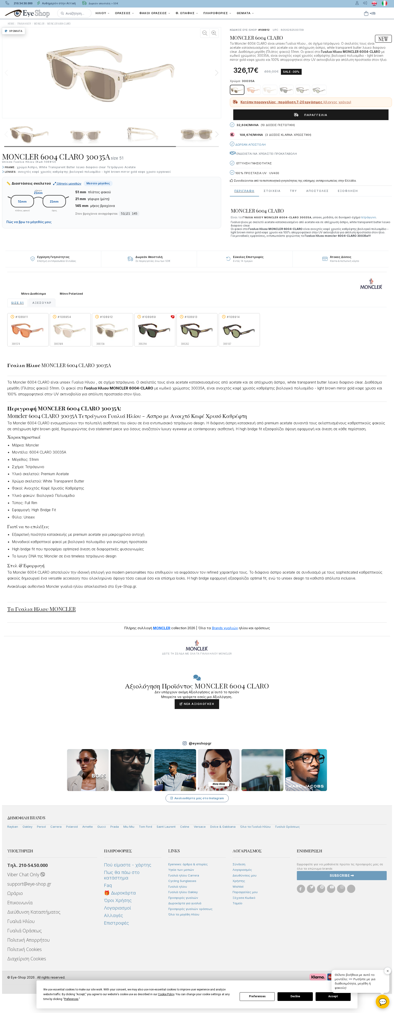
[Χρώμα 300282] (303, 90)
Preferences (257, 996)
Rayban (12, 826)
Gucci (101, 826)
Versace (200, 826)
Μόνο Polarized (71, 293)
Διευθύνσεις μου (245, 875)
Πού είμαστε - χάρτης (127, 865)
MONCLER (39, 24)
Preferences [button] (71, 999)
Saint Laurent (166, 826)
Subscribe (340, 875)
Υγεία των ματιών (181, 869)
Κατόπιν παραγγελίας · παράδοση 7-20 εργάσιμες (296, 102)
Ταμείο (237, 903)
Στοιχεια (272, 191)
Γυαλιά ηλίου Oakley (183, 892)
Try (293, 191)
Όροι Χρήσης (118, 900)
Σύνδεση (239, 864)
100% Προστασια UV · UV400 (256, 173)
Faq (108, 885)
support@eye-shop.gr (29, 884)
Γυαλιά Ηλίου (21, 921)
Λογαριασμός (242, 869)
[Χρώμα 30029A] (286, 90)
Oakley (27, 826)
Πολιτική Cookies (24, 949)
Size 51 (17, 302)
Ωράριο (15, 893)
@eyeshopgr (200, 743)
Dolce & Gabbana (223, 826)
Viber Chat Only (23, 874)
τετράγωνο (368, 217)
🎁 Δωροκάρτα (120, 893)
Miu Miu (128, 826)
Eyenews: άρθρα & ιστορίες (188, 864)
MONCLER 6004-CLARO (59, 24)
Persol (41, 826)
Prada (114, 826)
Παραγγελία (314, 115)
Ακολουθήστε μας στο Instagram (199, 798)
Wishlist (238, 886)
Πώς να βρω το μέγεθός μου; (29, 222)
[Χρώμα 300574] (253, 90)
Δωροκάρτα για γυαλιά (184, 903)
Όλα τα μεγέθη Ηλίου (183, 914)
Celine (184, 826)
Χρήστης (239, 881)
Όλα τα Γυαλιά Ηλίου (255, 826)
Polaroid (72, 826)
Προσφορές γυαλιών (183, 898)
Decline (295, 996)
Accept (333, 996)
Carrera (56, 826)
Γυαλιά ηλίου (177, 886)
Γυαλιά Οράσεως (287, 826)
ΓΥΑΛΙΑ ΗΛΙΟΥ (24, 24)
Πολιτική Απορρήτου (28, 940)
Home (11, 24)
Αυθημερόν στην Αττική (58, 3)
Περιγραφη (244, 191)
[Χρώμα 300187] (319, 90)
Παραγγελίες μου (245, 892)
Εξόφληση (348, 191)
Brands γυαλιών (225, 628)
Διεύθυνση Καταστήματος (33, 912)
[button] (74, 13)
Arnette (87, 826)
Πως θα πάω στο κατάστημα (122, 875)
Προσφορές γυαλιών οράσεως (190, 909)
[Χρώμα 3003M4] (270, 90)
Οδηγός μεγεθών (68, 183)
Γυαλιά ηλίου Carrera (183, 875)
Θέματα (244, 13)
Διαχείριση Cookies (26, 959)
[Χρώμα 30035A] (237, 90)
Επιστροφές (116, 923)
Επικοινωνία (20, 903)
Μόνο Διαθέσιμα (33, 293)
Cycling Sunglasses (182, 881)
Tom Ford (145, 826)
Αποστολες (317, 191)
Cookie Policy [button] (166, 994)
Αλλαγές (113, 915)
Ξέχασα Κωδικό (244, 898)
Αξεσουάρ (42, 302)
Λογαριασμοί (117, 908)
